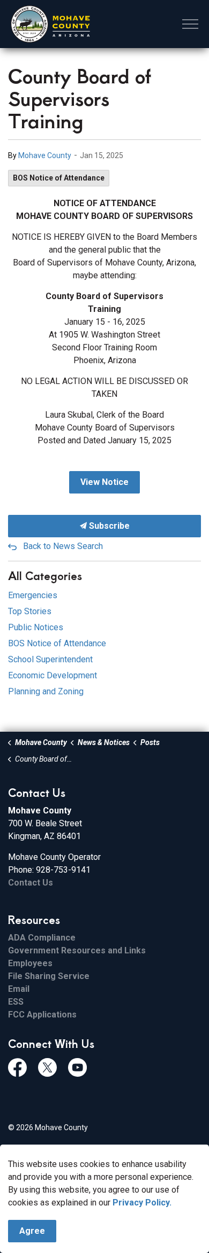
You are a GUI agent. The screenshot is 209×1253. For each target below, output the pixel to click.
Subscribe (108, 526)
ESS (16, 1002)
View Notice (104, 482)
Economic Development (52, 675)
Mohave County (44, 155)
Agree (32, 1231)
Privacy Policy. (142, 1202)
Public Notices (35, 627)
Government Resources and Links (77, 950)
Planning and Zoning (46, 691)
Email (18, 989)
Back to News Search (63, 546)
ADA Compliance (42, 938)
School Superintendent (50, 659)
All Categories (45, 575)
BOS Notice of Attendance (58, 178)
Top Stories (29, 611)
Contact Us (30, 883)
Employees (30, 963)
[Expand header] (190, 24)
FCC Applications (42, 1014)
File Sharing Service (48, 976)
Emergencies (32, 595)
